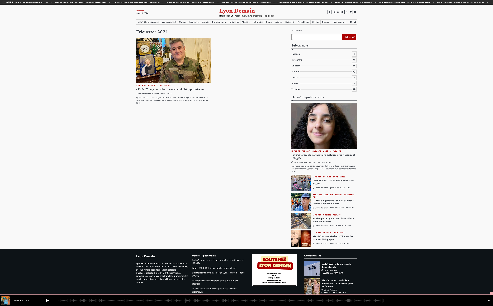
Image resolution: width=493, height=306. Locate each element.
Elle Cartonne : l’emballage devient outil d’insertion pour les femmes (337, 283)
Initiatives (234, 22)
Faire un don (338, 22)
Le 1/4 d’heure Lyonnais (148, 22)
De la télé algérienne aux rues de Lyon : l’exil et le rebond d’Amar (65, 2)
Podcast (306, 151)
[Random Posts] (351, 22)
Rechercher (296, 30)
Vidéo (325, 151)
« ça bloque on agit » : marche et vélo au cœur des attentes (121, 2)
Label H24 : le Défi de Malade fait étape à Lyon (339, 2)
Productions (152, 85)
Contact (325, 22)
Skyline (315, 22)
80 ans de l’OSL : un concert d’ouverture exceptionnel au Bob (231, 2)
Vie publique (303, 22)
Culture (182, 22)
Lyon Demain (237, 11)
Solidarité (289, 22)
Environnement (219, 22)
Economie (194, 22)
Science (278, 22)
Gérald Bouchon (144, 93)
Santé (269, 22)
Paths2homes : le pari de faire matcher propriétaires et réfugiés (288, 2)
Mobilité (246, 22)
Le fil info (140, 85)
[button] (47, 300)
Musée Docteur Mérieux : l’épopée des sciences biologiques (176, 2)
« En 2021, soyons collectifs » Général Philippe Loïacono (170, 89)
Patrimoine (258, 22)
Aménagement (169, 22)
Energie (205, 22)
